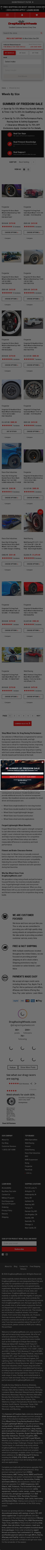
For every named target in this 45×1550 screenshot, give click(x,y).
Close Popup (22, 782)
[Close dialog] (42, 762)
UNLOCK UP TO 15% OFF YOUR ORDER (22, 777)
